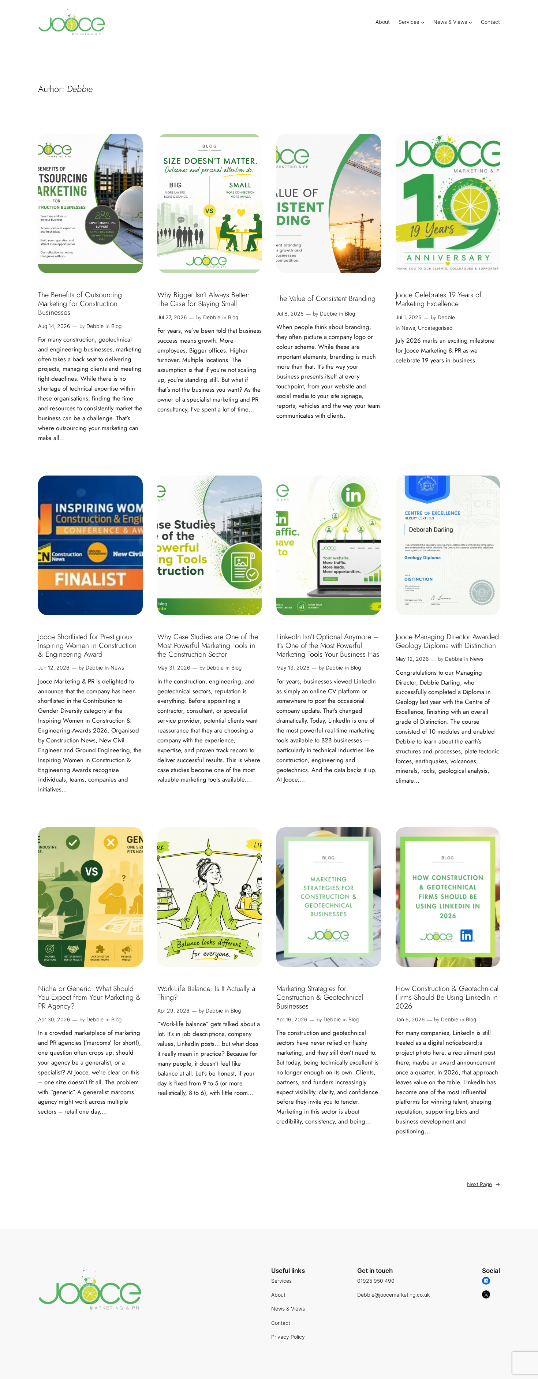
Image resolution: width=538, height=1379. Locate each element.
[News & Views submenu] (470, 22)
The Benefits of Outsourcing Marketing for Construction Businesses (80, 304)
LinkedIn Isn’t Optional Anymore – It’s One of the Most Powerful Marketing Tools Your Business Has (327, 646)
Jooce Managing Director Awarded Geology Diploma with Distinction (447, 641)
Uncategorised (435, 328)
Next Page (483, 1184)
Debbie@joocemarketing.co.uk (393, 1295)
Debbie (95, 326)
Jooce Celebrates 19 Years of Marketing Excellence (439, 299)
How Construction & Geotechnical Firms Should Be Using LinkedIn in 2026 (447, 997)
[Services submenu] (423, 22)
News (408, 328)
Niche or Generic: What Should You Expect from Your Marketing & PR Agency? (89, 997)
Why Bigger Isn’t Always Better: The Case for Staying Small (203, 299)
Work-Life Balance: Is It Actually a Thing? (206, 993)
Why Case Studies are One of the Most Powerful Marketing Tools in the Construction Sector (207, 646)
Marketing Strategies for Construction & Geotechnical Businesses (319, 997)
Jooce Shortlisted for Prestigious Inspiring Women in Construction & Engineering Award (87, 646)
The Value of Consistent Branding (326, 298)
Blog (116, 326)
